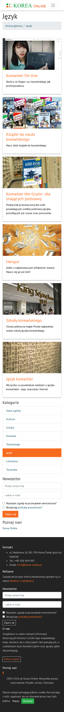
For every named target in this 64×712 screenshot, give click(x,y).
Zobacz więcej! (11, 659)
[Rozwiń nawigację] (53, 5)
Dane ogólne (13, 410)
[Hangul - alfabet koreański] (32, 240)
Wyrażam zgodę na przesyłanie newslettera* (31, 503)
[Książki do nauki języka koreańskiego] (32, 112)
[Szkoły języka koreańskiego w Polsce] (32, 298)
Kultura (10, 419)
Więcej (15, 701)
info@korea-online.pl (29, 564)
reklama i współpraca (21, 580)
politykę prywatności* (30, 507)
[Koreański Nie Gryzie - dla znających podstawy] (32, 172)
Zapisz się (10, 514)
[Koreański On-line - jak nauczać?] (32, 53)
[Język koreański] (32, 357)
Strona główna (13, 25)
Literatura (12, 461)
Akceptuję (24, 507)
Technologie (13, 444)
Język (29, 25)
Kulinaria (11, 436)
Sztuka (10, 427)
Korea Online (10, 528)
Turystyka (11, 469)
